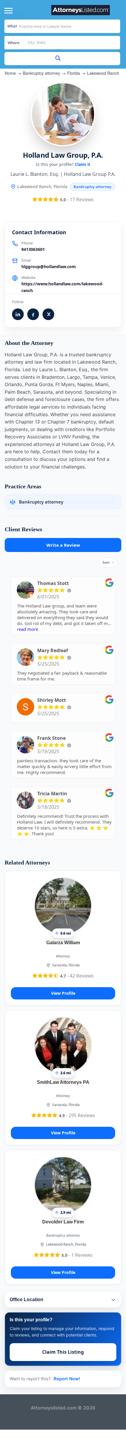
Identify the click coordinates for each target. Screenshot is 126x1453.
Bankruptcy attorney (41, 73)
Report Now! (67, 1378)
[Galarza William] (63, 905)
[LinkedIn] (18, 314)
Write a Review (63, 545)
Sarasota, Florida (66, 965)
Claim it (82, 164)
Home (10, 73)
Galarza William (63, 942)
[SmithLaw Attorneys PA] (63, 1045)
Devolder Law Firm (63, 1221)
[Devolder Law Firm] (63, 1185)
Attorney (63, 956)
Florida (73, 73)
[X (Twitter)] (48, 314)
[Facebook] (33, 314)
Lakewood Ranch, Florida (66, 1244)
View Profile (63, 993)
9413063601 (33, 249)
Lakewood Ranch (103, 73)
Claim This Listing (63, 1352)
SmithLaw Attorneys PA (63, 1082)
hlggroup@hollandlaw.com (48, 266)
